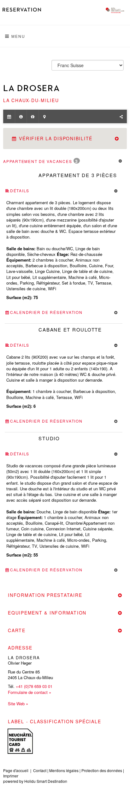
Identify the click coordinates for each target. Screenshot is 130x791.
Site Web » (18, 704)
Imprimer (10, 775)
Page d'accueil (15, 770)
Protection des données (101, 770)
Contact (39, 770)
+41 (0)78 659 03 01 (34, 686)
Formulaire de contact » (29, 692)
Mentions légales (64, 770)
